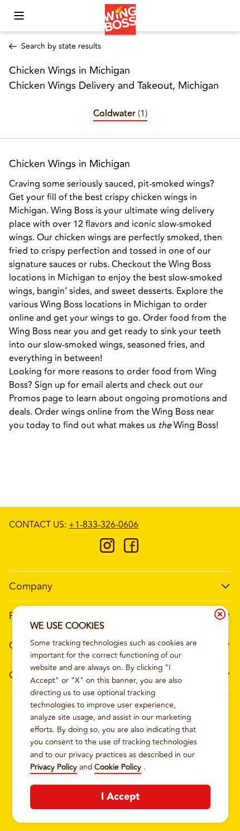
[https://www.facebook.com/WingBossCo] (131, 549)
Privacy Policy (53, 767)
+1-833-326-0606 (103, 524)
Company (30, 586)
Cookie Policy (117, 767)
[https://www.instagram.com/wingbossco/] (107, 549)
